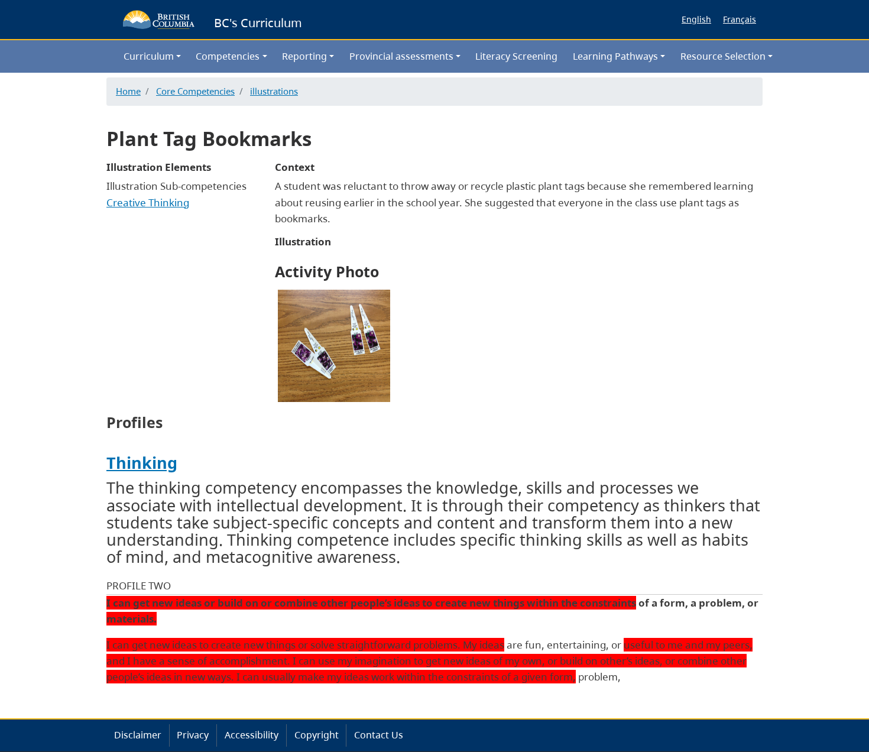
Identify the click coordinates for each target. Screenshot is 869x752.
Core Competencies (195, 91)
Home (128, 91)
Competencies (228, 56)
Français (739, 19)
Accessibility (251, 734)
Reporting (304, 56)
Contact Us (378, 734)
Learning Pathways (615, 56)
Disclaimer (137, 734)
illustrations (274, 91)
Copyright (316, 734)
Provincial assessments (401, 56)
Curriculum (149, 56)
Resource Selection (723, 56)
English (696, 19)
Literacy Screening (516, 56)
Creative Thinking (147, 202)
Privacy (193, 734)
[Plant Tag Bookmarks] (334, 344)
